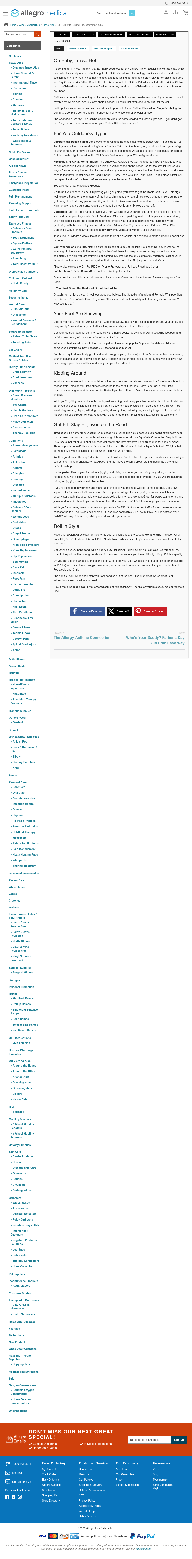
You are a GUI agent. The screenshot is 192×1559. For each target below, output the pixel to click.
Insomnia (18, 573)
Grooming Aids (22, 1088)
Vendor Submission (127, 1485)
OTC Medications (20, 1038)
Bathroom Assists (20, 331)
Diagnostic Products (22, 390)
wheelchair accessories (24, 873)
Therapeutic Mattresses (24, 1300)
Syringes (14, 980)
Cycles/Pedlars (22, 243)
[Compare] (175, 12)
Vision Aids (19, 1099)
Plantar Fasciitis (22, 584)
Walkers (14, 907)
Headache (19, 601)
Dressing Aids (21, 1082)
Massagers (19, 837)
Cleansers (19, 1184)
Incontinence (21, 490)
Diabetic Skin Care (24, 1167)
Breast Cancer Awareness (18, 174)
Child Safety (20, 283)
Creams (17, 1162)
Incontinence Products (23, 1281)
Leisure (17, 1093)
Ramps (13, 993)
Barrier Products (23, 1156)
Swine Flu (15, 730)
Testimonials (160, 1479)
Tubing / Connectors (25, 1261)
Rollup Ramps (21, 1004)
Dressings (19, 314)
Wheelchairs (17, 887)
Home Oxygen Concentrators (20, 1401)
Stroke (16, 528)
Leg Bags (18, 1249)
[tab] (22, 45)
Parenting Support (139, 34)
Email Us (17, 1473)
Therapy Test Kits (23, 433)
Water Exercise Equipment (21, 250)
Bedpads (18, 1111)
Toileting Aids (21, 342)
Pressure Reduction (25, 826)
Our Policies (86, 1479)
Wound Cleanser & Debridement (23, 322)
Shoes (13, 775)
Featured (14, 1328)
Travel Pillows (21, 129)
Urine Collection (22, 1266)
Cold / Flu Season (20, 152)
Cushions (18, 99)
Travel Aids (49, 24)
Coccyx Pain (20, 638)
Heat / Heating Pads (25, 854)
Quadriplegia (20, 539)
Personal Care (18, 782)
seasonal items (78, 48)
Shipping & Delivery (90, 1485)
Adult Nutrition (22, 377)
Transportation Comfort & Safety (21, 122)
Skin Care (15, 1151)
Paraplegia (19, 451)
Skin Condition (22, 612)
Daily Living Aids (20, 1061)
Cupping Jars (21, 1364)
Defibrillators (17, 659)
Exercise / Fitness (20, 223)
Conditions (16, 440)
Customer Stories (20, 1293)
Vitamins (18, 383)
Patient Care (16, 880)
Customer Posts (19, 189)
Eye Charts (19, 404)
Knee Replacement (24, 550)
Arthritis (17, 456)
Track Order (49, 1474)
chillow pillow (129, 48)
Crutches (14, 900)
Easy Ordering (50, 1479)
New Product (17, 1342)
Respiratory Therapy (22, 679)
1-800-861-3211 (178, 3)
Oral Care (18, 792)
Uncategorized (18, 1411)
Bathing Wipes (22, 1190)
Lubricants (19, 1255)
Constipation (20, 595)
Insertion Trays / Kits (25, 1225)
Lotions (17, 1179)
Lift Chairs (15, 349)
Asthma (17, 468)
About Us (121, 1469)
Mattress (18, 105)
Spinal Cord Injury (24, 644)
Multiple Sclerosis (24, 496)
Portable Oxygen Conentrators (22, 1391)
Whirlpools (19, 860)
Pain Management (20, 196)
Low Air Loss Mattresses (20, 1306)
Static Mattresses (23, 1314)
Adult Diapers (21, 1285)
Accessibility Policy (90, 1506)
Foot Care (18, 787)
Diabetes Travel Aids (25, 67)
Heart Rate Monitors (25, 416)
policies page (143, 1549)
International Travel (25, 82)
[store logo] (39, 13)
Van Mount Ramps (24, 1030)
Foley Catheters (22, 1219)
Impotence (19, 501)
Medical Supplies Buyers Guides (20, 358)
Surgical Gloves (22, 972)
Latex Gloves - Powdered (20, 933)
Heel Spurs (19, 606)
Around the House (24, 1065)
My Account (49, 1469)
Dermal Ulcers (21, 627)
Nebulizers (19, 694)
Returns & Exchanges (92, 1490)
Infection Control (23, 804)
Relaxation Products (25, 843)
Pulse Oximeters (23, 421)
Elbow (16, 756)
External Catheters (24, 1214)
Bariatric (14, 673)
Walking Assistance (25, 135)
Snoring (17, 479)
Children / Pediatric (21, 278)
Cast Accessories (23, 798)
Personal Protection (21, 987)
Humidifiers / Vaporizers (19, 686)
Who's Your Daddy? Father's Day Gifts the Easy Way (155, 638)
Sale (11, 1378)
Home (13, 24)
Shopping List (50, 1495)
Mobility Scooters (20, 1119)
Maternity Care (18, 291)
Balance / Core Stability (20, 509)
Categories (14, 45)
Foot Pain (18, 578)
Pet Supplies (17, 1274)
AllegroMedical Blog (29, 24)
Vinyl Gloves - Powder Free (20, 948)
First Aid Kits (20, 309)
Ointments (19, 1173)
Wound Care (17, 304)
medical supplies (104, 48)
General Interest (84, 34)
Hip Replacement (23, 556)
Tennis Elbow (21, 633)
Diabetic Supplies (20, 711)
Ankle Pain (19, 462)
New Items (48, 1490)
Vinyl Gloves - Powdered (20, 958)
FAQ (81, 1495)
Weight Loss (20, 516)
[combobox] (115, 13)
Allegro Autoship (51, 1485)
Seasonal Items (165, 34)
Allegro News (17, 165)
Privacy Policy (87, 1500)
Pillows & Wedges (24, 820)
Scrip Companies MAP (163, 1486)
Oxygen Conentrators (22, 1385)
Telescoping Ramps (25, 1024)
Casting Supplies (23, 762)
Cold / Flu (18, 590)
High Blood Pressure (25, 545)
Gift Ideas (15, 56)
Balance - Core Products (21, 230)
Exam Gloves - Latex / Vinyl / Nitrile (23, 916)
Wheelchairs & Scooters (20, 142)
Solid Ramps (20, 1019)
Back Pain (19, 567)
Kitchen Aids (20, 1077)
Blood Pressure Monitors (21, 397)
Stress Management (111, 34)
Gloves (17, 809)
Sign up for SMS (21, 1482)
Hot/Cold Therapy (23, 832)
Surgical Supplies (20, 967)
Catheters (15, 1198)
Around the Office (23, 1071)
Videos (157, 1469)
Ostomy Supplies (20, 1145)
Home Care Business (22, 1322)
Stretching (19, 258)
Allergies (18, 473)
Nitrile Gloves (21, 941)
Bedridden (19, 522)
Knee (15, 768)
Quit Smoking (21, 1042)
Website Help (87, 1511)
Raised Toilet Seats (24, 336)
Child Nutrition (22, 371)
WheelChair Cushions (23, 1349)
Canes (13, 894)
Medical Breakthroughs (24, 1372)
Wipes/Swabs (21, 1202)
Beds (12, 1107)
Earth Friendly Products (24, 210)
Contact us (85, 1469)
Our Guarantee (125, 1474)
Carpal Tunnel (21, 533)
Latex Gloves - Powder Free (20, 924)
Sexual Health (17, 666)
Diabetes (18, 484)
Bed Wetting (20, 561)
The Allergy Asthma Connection (82, 635)
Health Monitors (22, 410)
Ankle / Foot (20, 741)
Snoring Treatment (24, 866)
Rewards (84, 1474)
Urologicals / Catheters (23, 271)
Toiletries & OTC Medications (22, 112)
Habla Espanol (87, 1516)
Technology (16, 1335)
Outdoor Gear (17, 717)
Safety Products (19, 217)
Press (119, 1479)
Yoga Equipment (23, 237)
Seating (17, 94)
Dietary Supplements (22, 367)
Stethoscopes (21, 427)
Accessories (20, 1208)
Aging (16, 650)
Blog (155, 1474)
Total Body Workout (25, 264)
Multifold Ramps (23, 998)
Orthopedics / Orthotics (24, 737)
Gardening (19, 722)
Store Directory (51, 1500)
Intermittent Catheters (19, 1232)
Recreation (19, 88)
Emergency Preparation (24, 183)
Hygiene (17, 815)
